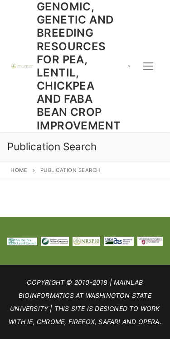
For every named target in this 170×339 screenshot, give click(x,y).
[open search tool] (129, 66)
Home (18, 170)
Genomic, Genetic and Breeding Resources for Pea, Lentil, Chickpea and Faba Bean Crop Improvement (79, 66)
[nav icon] (148, 66)
